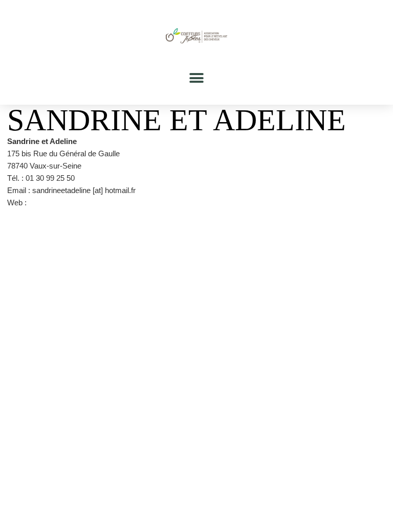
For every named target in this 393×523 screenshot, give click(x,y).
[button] (196, 77)
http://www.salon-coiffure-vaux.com (87, 202)
